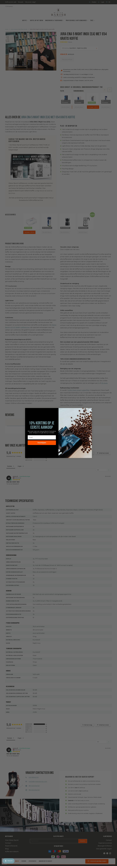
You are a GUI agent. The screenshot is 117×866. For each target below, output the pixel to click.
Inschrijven (42, 443)
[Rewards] (9, 860)
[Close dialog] (89, 410)
